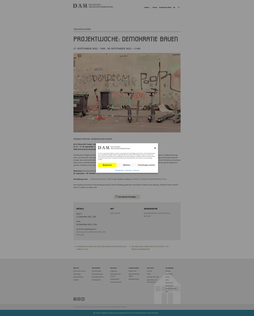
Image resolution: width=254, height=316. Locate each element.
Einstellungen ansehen (146, 165)
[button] (155, 148)
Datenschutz (128, 170)
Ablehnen (126, 165)
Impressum (136, 170)
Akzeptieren (107, 165)
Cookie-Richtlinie (119, 170)
